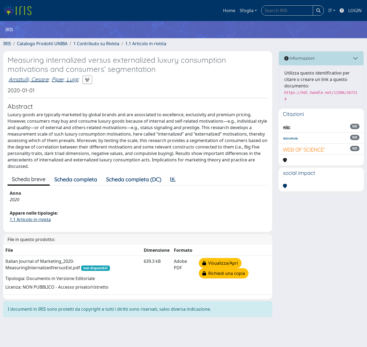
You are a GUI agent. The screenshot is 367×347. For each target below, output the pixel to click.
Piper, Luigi (65, 79)
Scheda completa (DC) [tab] (133, 179)
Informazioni (301, 58)
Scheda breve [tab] (28, 179)
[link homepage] (19, 10)
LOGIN (355, 10)
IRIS (7, 44)
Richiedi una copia (225, 273)
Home (229, 10)
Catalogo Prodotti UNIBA (42, 44)
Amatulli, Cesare (28, 79)
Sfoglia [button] (247, 10)
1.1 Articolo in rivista (145, 44)
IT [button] (330, 10)
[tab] (173, 179)
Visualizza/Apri (222, 263)
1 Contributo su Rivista (96, 44)
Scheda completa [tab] (75, 179)
